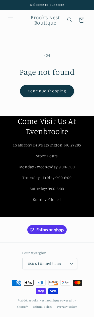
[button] (10, 20)
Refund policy (42, 306)
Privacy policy (67, 306)
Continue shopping (47, 91)
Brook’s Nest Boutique (44, 300)
